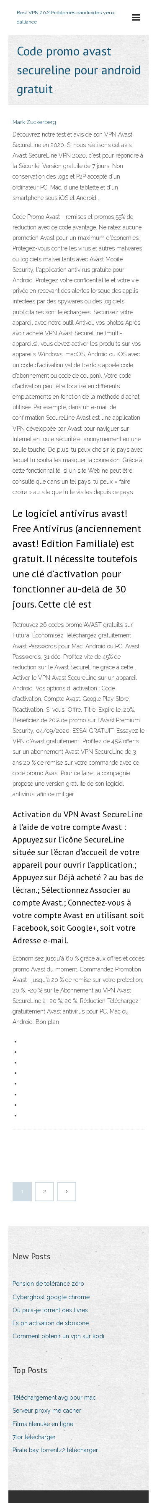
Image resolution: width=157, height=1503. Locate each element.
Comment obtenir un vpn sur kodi (58, 1336)
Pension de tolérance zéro (48, 1283)
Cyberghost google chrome (51, 1297)
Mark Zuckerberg (34, 122)
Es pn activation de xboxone (51, 1323)
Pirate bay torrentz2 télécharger (55, 1450)
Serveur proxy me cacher (47, 1410)
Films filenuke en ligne (43, 1424)
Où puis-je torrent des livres (50, 1310)
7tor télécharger (34, 1437)
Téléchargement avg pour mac (54, 1397)
